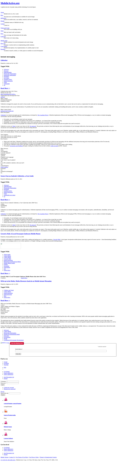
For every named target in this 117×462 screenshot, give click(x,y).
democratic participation (10, 75)
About (2, 12)
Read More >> (5, 88)
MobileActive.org (10, 3)
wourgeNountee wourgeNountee (12, 403)
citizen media (7, 254)
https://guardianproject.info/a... (8, 94)
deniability (6, 76)
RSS (5, 367)
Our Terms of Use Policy (22, 457)
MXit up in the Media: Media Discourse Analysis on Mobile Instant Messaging (26, 281)
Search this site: (5, 393)
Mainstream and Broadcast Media (12, 261)
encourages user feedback (16, 146)
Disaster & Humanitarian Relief (12, 334)
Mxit (5, 296)
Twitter (5, 362)
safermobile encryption (9, 195)
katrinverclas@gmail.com (7, 111)
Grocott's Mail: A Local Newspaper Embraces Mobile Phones (20, 234)
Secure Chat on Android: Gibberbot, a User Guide (17, 176)
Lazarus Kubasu (8, 438)
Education (6, 335)
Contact (3, 24)
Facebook (6, 363)
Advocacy (6, 69)
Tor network (33, 126)
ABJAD (3, 97)
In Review (3, 36)
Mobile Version (4, 457)
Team (2, 30)
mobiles (6, 264)
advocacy (6, 71)
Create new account (9, 387)
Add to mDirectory (8, 374)
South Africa (7, 270)
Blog (2, 15)
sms (5, 269)
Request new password (9, 389)
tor (4, 85)
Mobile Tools (4, 40)
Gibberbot (4, 60)
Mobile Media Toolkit (9, 263)
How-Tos (3, 43)
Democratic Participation (10, 73)
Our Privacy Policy (34, 457)
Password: (4, 383)
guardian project (8, 79)
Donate (2, 21)
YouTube (6, 364)
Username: (4, 381)
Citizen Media (7, 256)
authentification (8, 72)
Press (2, 33)
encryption (6, 78)
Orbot (5, 82)
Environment (7, 337)
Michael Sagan (8, 426)
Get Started (6, 371)
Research (3, 49)
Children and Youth (9, 290)
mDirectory (3, 18)
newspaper (6, 266)
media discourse (8, 294)
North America (4, 167)
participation (7, 267)
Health (5, 338)
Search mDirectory (8, 373)
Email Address (19, 349)
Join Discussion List (9, 377)
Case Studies (4, 46)
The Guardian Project (42, 115)
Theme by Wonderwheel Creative (48, 457)
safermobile (7, 83)
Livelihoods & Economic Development (14, 340)
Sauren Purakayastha (10, 415)
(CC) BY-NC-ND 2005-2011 (8, 460)
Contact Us (12, 457)
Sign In (2, 391)
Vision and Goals (5, 28)
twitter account (54, 146)
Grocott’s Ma (56, 239)
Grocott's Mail (7, 259)
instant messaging (8, 81)
